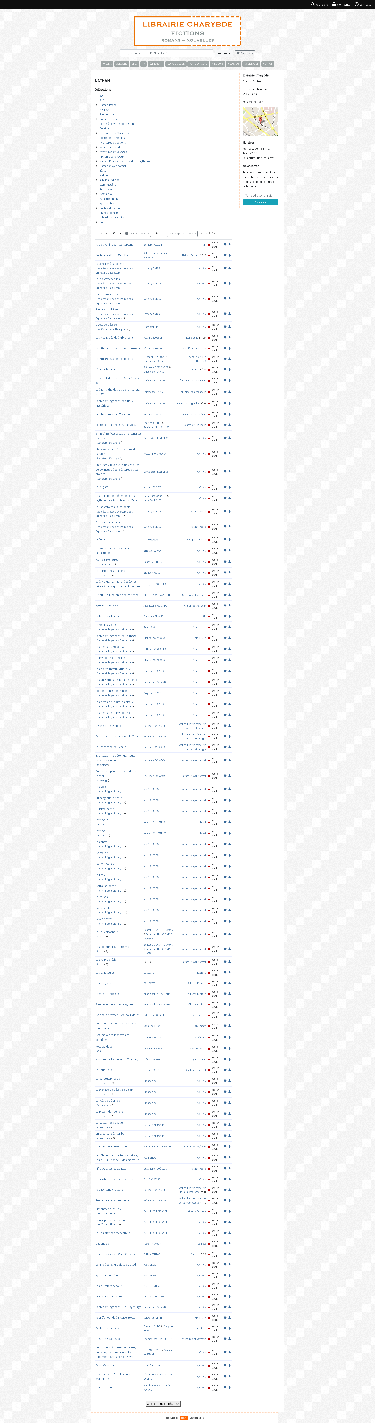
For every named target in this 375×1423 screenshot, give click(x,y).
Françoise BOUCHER (155, 584)
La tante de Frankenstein (111, 1146)
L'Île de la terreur (107, 369)
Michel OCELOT (152, 487)
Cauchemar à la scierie (110, 264)
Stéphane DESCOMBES (156, 367)
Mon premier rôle (107, 1275)
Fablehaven (102, 575)
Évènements (156, 63)
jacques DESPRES (153, 1048)
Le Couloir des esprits (110, 1123)
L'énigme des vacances (114, 133)
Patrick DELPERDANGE (155, 1211)
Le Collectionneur (107, 932)
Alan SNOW (150, 1158)
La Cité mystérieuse (108, 1339)
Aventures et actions (113, 142)
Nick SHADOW (151, 789)
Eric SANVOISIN (152, 1179)
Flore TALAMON (152, 1244)
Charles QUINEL (152, 423)
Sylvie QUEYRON (153, 1318)
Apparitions (103, 1127)
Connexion (366, 5)
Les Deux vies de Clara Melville (116, 1254)
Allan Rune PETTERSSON (157, 1146)
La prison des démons (109, 1112)
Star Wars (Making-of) (108, 443)
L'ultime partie (105, 809)
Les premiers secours (109, 1286)
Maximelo (106, 194)
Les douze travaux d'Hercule (113, 669)
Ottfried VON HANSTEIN (157, 595)
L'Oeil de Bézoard (107, 325)
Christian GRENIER (154, 671)
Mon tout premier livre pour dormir (118, 1015)
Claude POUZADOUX (154, 638)
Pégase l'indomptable (109, 1190)
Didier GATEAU (152, 1286)
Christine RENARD (153, 616)
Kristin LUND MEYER (155, 454)
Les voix (101, 787)
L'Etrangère (103, 1244)
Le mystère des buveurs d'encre (116, 1179)
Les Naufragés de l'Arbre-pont (114, 338)
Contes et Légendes (112, 138)
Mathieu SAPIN (152, 1385)
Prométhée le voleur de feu (113, 1200)
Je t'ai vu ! (102, 875)
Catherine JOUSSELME (156, 1015)
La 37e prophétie (106, 960)
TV (143, 63)
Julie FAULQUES (152, 500)
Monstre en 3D (109, 199)
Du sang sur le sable (109, 798)
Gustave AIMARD (153, 414)
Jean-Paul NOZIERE (154, 1296)
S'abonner (260, 202)
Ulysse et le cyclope (109, 726)
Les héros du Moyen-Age (111, 647)
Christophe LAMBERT (155, 361)
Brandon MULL (152, 573)
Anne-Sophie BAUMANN (157, 994)
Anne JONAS (150, 627)
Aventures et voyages (113, 152)
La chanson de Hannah (110, 1296)
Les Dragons (103, 983)
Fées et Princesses (108, 994)
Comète (104, 128)
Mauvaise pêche (106, 886)
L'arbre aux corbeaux (108, 294)
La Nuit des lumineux (109, 616)
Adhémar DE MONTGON (157, 427)
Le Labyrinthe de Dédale (111, 747)
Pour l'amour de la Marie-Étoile (115, 1318)
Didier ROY (150, 1374)
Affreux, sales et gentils (111, 1169)
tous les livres (137, 233)
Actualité (121, 63)
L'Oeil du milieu (106, 1213)
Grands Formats (109, 213)
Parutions (217, 63)
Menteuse (102, 853)
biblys (184, 1417)
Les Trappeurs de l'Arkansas (113, 414)
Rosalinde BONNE (153, 1026)
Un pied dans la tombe (110, 1134)
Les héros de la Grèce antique (115, 702)
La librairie (251, 63)
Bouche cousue (105, 864)
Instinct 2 (102, 820)
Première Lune (109, 119)
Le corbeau (102, 897)
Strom (99, 936)
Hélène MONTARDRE (155, 726)
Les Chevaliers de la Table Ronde (117, 680)
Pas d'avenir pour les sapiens (114, 245)
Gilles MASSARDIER (155, 649)
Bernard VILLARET (154, 245)
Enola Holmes (104, 564)
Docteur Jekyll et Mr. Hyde (112, 255)
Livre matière (108, 185)
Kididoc (104, 175)
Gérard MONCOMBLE (155, 496)
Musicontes (107, 203)
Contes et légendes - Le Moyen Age (118, 1307)
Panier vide (247, 53)
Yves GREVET (151, 1265)
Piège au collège (107, 309)
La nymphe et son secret (111, 1220)
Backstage (102, 765)
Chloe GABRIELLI (153, 1059)
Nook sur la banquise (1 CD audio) (117, 1059)
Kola (99, 1051)
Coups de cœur (176, 63)
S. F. (102, 100)
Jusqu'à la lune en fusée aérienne (117, 595)
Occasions (233, 63)
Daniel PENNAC (152, 1365)
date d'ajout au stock (181, 233)
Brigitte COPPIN (152, 551)
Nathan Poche (108, 105)
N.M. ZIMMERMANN (154, 1125)
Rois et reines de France (111, 691)
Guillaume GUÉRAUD (155, 1169)
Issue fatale (103, 908)
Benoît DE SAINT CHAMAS (158, 930)
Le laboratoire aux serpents (113, 507)
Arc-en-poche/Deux (112, 157)
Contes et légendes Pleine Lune (114, 629)
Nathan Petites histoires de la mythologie (126, 161)
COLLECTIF (149, 973)
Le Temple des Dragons (110, 571)
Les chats (101, 842)
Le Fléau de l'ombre (108, 1101)
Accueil (107, 63)
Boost (103, 222)
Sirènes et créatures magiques (115, 1004)
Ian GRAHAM (151, 539)
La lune (100, 539)
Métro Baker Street (107, 560)
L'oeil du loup (104, 1387)
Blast (103, 171)
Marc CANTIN (151, 327)
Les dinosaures (105, 973)
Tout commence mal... (109, 279)
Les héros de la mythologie (113, 713)
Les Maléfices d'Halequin (111, 329)
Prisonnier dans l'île (109, 1209)
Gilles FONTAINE (153, 1254)
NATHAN (104, 110)
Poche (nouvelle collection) (117, 124)
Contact (267, 63)
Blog (135, 63)
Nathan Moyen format (113, 166)
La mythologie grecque (110, 658)
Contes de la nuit (111, 208)
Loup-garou (103, 487)
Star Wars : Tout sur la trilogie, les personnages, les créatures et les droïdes (117, 469)
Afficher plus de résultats (163, 1404)
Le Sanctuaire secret (108, 1079)
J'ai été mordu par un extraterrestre (118, 348)
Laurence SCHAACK (154, 760)
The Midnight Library (108, 791)
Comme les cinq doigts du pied (116, 1265)
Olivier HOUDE (152, 1326)
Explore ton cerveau (108, 1328)
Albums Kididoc (109, 180)
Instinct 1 (102, 831)
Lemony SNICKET (153, 268)
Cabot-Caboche (105, 1365)
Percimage (106, 189)
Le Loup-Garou (104, 1070)
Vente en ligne (198, 63)
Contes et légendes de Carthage (116, 636)
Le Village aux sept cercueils (114, 359)
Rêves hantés (104, 919)
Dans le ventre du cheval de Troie (117, 736)
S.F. (102, 96)
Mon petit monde (110, 147)
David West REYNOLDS (156, 438)
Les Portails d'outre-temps (112, 947)
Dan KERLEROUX (152, 1037)
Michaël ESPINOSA (154, 357)
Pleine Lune (107, 114)
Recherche (224, 53)
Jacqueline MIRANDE (155, 606)
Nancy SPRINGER (153, 562)
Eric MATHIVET (152, 1350)
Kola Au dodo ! (105, 1047)
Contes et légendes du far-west (116, 425)
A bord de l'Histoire (112, 217)
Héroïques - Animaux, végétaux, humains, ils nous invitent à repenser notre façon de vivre (116, 1352)
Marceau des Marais (108, 605)
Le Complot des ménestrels (113, 1233)
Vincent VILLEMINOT (155, 822)
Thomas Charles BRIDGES (158, 1339)
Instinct (100, 824)
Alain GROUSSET (153, 338)
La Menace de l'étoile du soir (114, 1090)
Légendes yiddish (107, 625)
